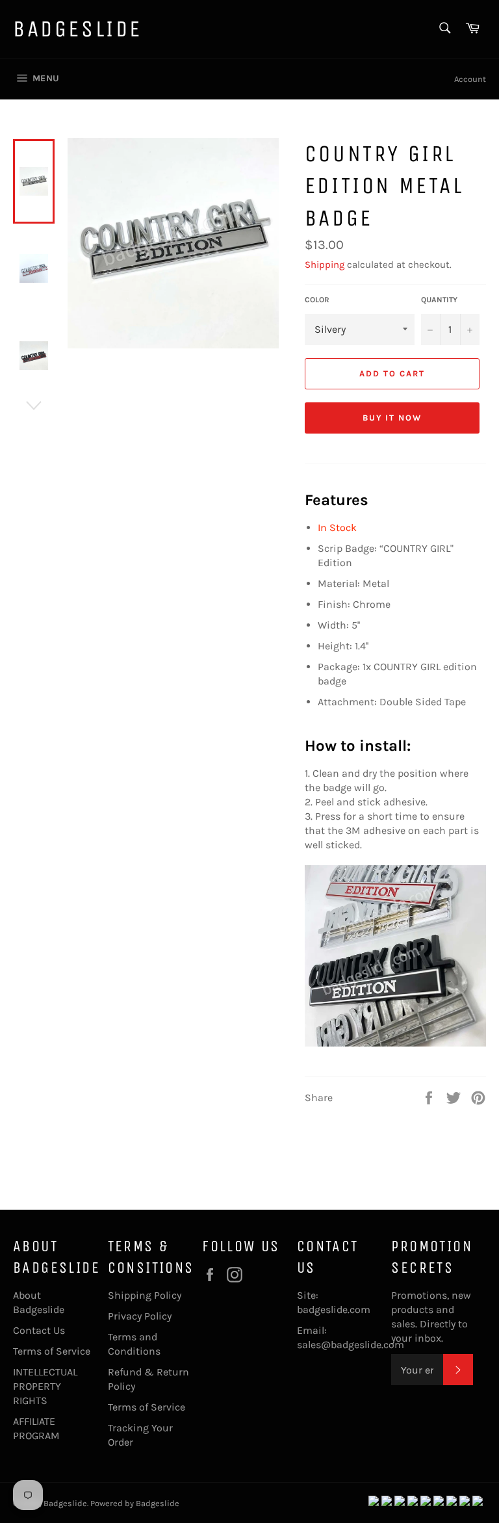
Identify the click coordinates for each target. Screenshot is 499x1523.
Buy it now (392, 418)
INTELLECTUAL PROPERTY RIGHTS (45, 1386)
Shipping (324, 264)
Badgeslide (77, 29)
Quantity (439, 299)
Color (317, 299)
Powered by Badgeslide (134, 1503)
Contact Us (39, 1330)
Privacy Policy (140, 1316)
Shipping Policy (144, 1295)
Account (470, 79)
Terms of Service (51, 1351)
